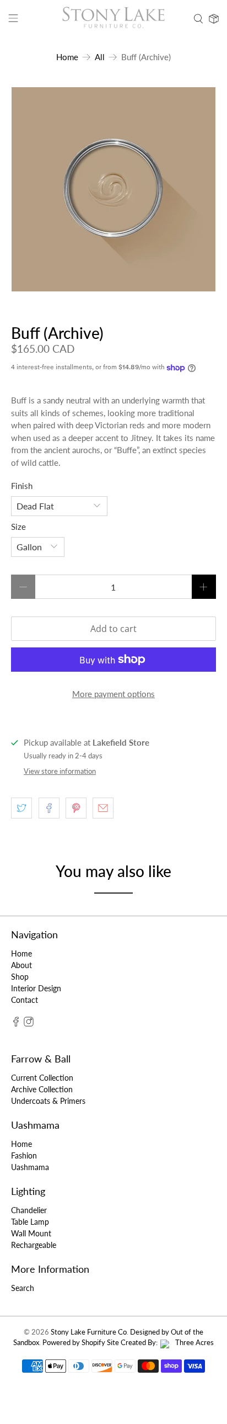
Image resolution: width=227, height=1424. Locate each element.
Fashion (24, 1155)
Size (18, 527)
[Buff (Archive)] (113, 189)
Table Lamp (30, 1221)
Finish (22, 486)
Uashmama (30, 1167)
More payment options (113, 694)
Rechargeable (33, 1245)
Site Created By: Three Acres (160, 1342)
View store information (60, 771)
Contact (24, 1000)
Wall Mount (31, 1233)
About (21, 965)
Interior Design (36, 988)
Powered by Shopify (73, 1342)
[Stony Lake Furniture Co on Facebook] (16, 1023)
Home (67, 57)
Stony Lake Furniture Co (89, 1332)
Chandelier (29, 1210)
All (100, 57)
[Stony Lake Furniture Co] (113, 19)
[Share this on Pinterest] (76, 808)
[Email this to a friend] (103, 808)
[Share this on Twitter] (21, 808)
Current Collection (42, 1077)
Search (22, 1288)
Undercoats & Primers (48, 1101)
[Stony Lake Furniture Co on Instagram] (29, 1023)
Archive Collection (42, 1089)
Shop (20, 976)
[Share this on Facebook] (49, 808)
